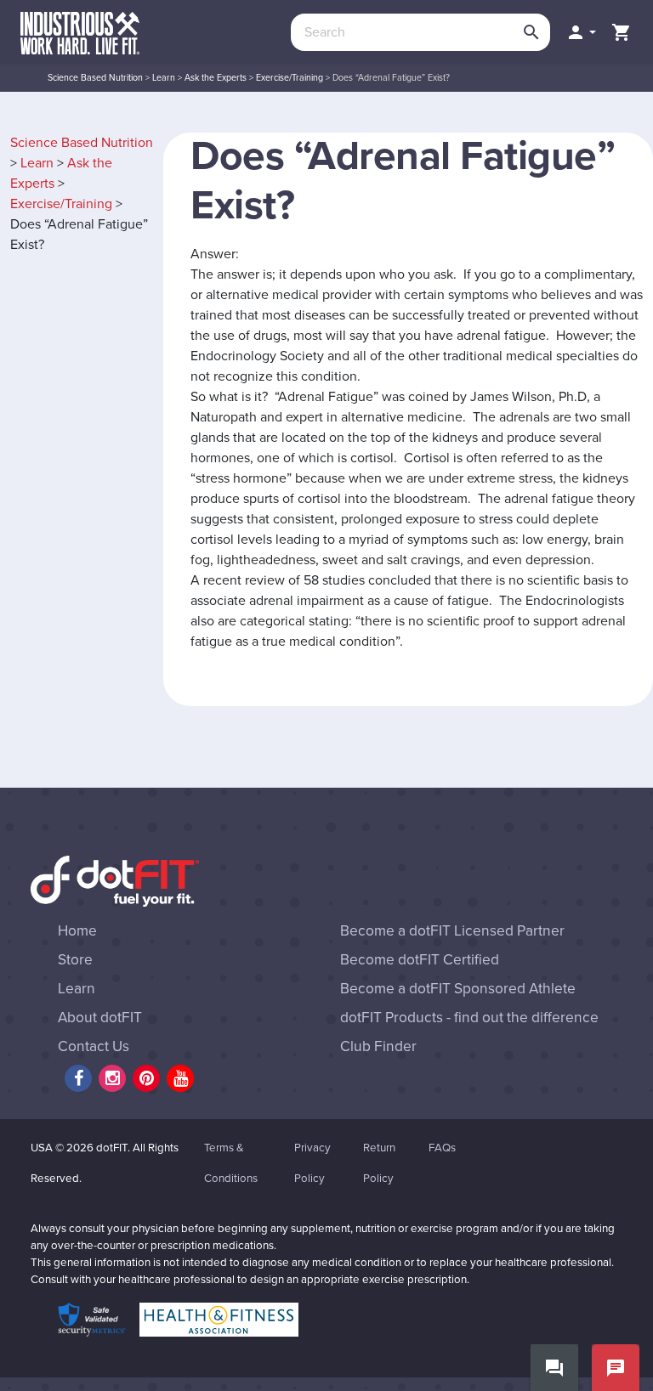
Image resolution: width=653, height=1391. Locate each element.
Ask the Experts (216, 77)
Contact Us (93, 1046)
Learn (163, 77)
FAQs (442, 1148)
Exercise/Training (289, 77)
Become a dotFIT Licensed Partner (452, 931)
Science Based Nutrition (95, 77)
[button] (581, 32)
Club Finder (378, 1046)
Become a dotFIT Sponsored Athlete (458, 989)
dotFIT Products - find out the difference (469, 1017)
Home (77, 931)
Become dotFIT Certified (419, 960)
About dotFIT (100, 1017)
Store (75, 960)
